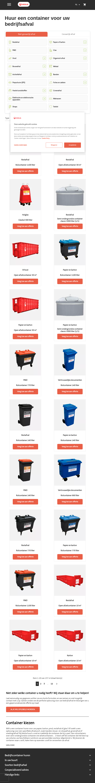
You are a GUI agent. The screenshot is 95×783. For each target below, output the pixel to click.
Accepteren (72, 145)
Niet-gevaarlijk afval (26, 34)
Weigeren (54, 145)
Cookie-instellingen (20, 145)
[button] (9, 4)
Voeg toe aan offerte (25, 171)
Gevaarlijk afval (68, 34)
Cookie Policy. (46, 138)
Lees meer (10, 745)
